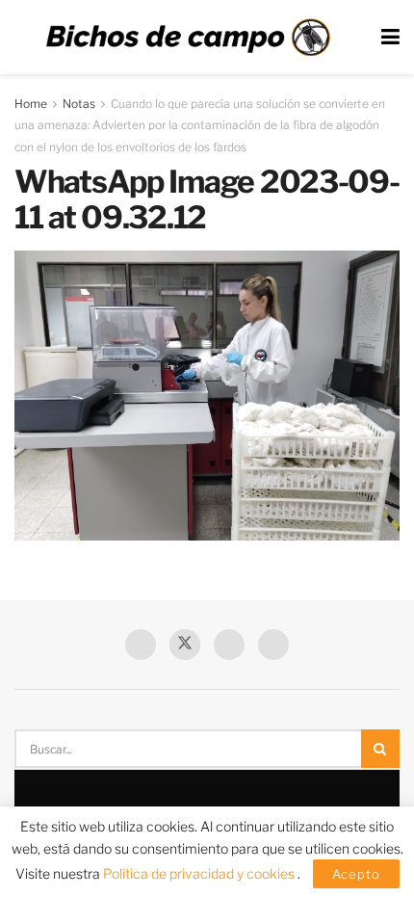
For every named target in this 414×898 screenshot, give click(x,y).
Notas (79, 103)
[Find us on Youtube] (229, 644)
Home (30, 103)
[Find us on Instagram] (273, 644)
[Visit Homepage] (188, 37)
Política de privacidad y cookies (200, 873)
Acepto (356, 874)
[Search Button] (380, 748)
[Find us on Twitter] (184, 644)
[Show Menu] (390, 37)
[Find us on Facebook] (140, 644)
